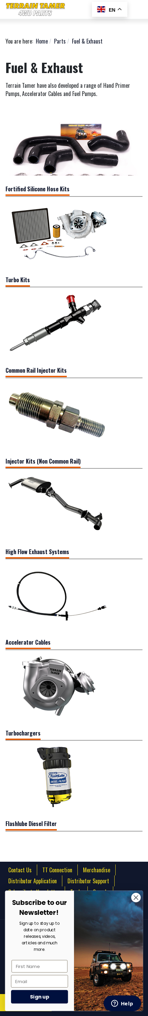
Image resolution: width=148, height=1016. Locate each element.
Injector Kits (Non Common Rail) (43, 461)
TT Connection (57, 870)
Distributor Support (88, 881)
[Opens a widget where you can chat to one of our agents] (122, 1004)
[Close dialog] (136, 898)
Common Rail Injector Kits (36, 370)
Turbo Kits (18, 280)
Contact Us (20, 870)
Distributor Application (32, 881)
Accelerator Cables (28, 642)
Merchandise (96, 870)
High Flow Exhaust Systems (37, 552)
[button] (139, 9)
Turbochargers (23, 733)
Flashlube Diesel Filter (31, 824)
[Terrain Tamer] (66, 9)
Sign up (39, 996)
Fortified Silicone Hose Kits (38, 189)
